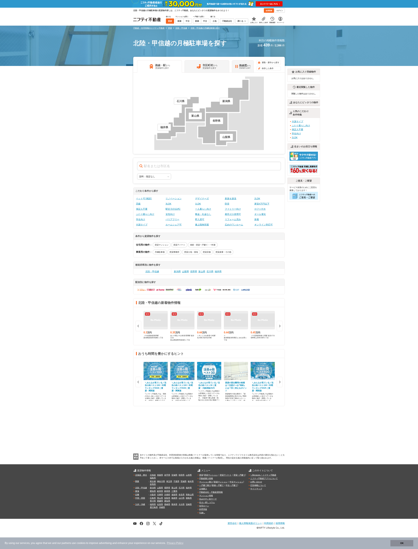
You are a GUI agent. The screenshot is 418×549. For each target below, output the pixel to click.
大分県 (182, 504)
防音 (227, 203)
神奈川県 (161, 481)
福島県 (153, 478)
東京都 (153, 481)
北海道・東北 (141, 475)
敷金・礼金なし (203, 214)
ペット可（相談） (144, 198)
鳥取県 (167, 498)
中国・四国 (140, 498)
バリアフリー (172, 219)
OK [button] (402, 543)
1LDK (198, 203)
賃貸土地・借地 (191, 252)
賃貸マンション (162, 245)
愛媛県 (160, 501)
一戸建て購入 (205, 485)
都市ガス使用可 (233, 214)
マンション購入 (206, 482)
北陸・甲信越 (152, 271)
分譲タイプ (141, 224)
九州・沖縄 (140, 504)
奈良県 (182, 494)
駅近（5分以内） (173, 209)
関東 (137, 481)
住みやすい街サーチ (208, 499)
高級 (138, 203)
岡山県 (160, 498)
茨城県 (183, 481)
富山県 (201, 271)
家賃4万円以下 (261, 203)
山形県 (189, 475)
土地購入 (203, 489)
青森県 (160, 475)
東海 (137, 491)
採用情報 (280, 523)
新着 (256, 219)
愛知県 (153, 491)
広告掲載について (258, 485)
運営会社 (232, 523)
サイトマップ (256, 489)
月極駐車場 (160, 252)
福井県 (218, 271)
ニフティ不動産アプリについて (264, 478)
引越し (202, 513)
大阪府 (153, 494)
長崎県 (167, 504)
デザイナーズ (202, 198)
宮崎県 (189, 504)
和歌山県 (190, 494)
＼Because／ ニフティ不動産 (263, 475)
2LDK (257, 198)
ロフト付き (260, 209)
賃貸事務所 (174, 252)
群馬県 (153, 484)
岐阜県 (160, 491)
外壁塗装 (203, 509)
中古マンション (236, 482)
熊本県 (174, 504)
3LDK (168, 203)
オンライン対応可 (263, 224)
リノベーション (174, 198)
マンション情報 (206, 495)
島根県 (174, 498)
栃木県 (191, 481)
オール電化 (260, 214)
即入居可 (199, 219)
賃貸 (201, 475)
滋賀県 (174, 494)
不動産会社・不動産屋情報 (211, 492)
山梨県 (185, 271)
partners (66, 543)
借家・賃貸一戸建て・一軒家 (203, 245)
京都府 (167, 494)
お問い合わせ (256, 482)
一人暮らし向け (203, 209)
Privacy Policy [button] (175, 543)
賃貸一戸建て (239, 475)
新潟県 (177, 271)
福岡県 (153, 504)
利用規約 (268, 523)
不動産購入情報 (206, 478)
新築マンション (221, 482)
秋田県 (182, 475)
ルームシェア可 (174, 224)
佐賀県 (160, 504)
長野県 (193, 271)
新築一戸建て (218, 485)
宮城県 (174, 475)
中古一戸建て (231, 485)
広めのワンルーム (234, 224)
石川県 (210, 271)
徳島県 (189, 498)
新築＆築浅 (230, 198)
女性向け (170, 214)
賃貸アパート (179, 245)
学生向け (140, 219)
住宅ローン (204, 506)
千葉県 (176, 481)
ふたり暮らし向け (145, 214)
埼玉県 (169, 481)
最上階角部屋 (202, 224)
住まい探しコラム (207, 502)
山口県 (182, 498)
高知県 (167, 501)
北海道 (153, 475)
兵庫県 (160, 494)
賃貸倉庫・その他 (223, 252)
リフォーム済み (233, 219)
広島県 (153, 498)
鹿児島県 (154, 507)
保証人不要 (141, 209)
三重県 (174, 491)
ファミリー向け (233, 209)
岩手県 (167, 475)
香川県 (153, 501)
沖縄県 (162, 507)
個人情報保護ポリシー (250, 523)
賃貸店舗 (207, 252)
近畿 (137, 494)
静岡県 (167, 491)
